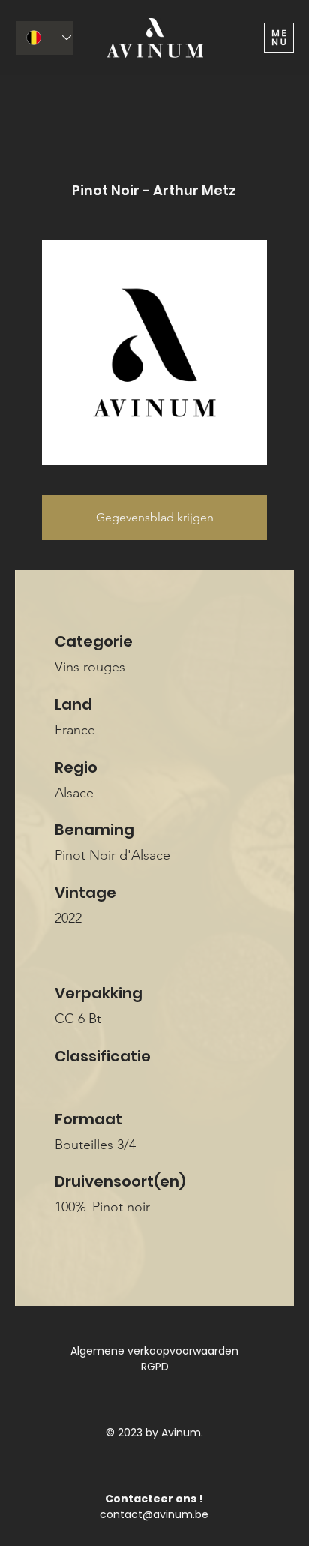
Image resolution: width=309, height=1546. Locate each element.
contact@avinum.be (154, 1514)
